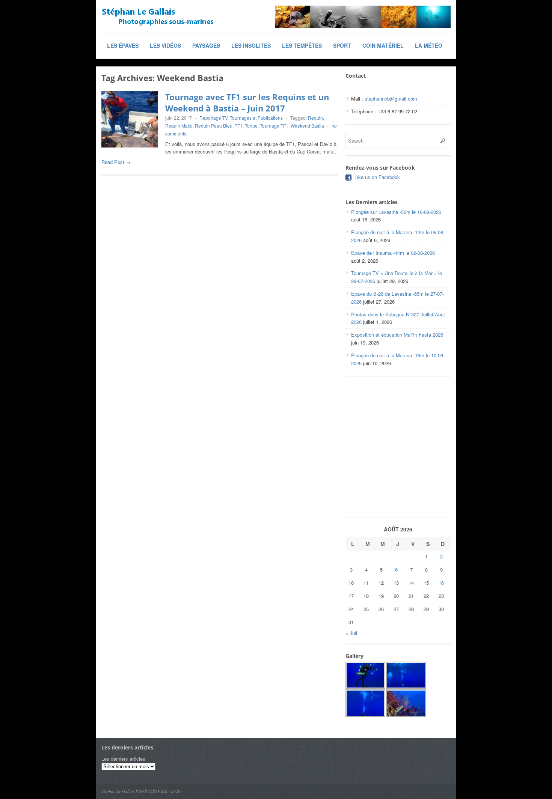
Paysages (206, 45)
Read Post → (116, 162)
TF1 (239, 125)
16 (441, 582)
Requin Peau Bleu (213, 125)
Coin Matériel (383, 45)
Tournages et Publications (256, 117)
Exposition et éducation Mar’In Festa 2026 (397, 334)
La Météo (428, 45)
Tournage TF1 (274, 125)
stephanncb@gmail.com (391, 98)
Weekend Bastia (307, 125)
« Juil (351, 632)
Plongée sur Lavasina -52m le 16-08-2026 (396, 211)
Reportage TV (213, 117)
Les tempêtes (302, 45)
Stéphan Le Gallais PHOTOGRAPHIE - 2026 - (142, 791)
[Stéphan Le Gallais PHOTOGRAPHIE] (157, 17)
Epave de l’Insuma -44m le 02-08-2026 (393, 252)
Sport (342, 45)
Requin (315, 117)
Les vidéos (165, 45)
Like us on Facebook (377, 177)
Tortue (251, 125)
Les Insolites (251, 45)
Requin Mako (179, 125)
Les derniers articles (123, 758)
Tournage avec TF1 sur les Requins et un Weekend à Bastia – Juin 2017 (247, 102)
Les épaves (123, 45)
